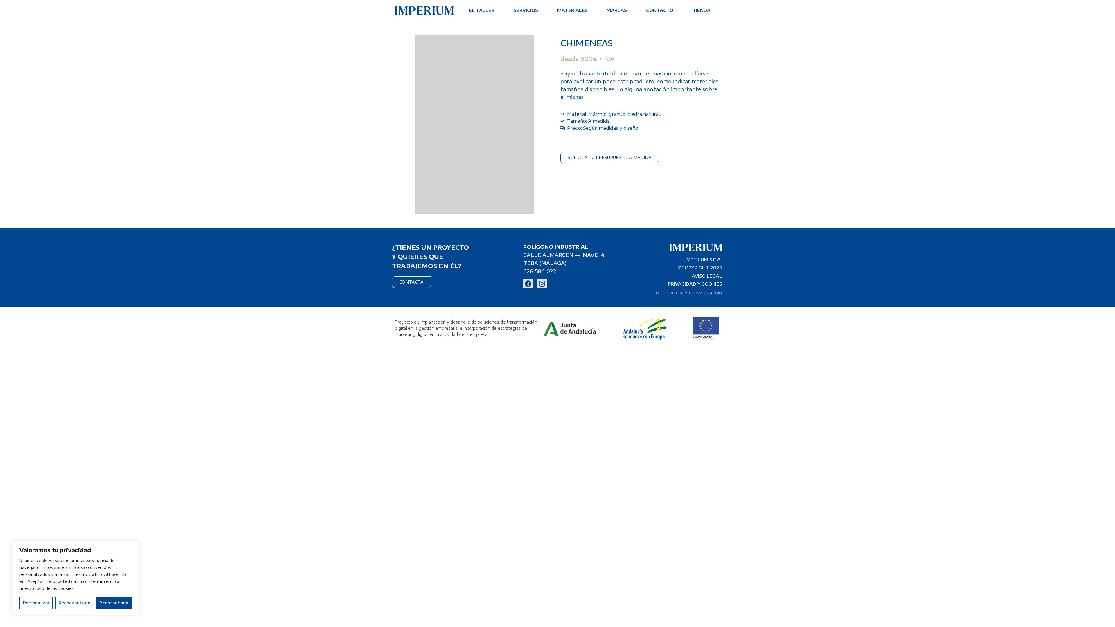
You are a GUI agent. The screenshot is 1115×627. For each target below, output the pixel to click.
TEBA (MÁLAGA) (545, 263)
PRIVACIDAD (682, 284)
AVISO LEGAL (707, 275)
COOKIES (712, 284)
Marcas (617, 10)
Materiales (572, 10)
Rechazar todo (74, 602)
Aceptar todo (113, 602)
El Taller (481, 10)
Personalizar (36, 602)
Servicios (526, 10)
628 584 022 (539, 271)
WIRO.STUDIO (710, 293)
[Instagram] (542, 283)
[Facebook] (528, 283)
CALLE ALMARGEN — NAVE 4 (564, 255)
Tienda (702, 10)
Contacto (659, 10)
